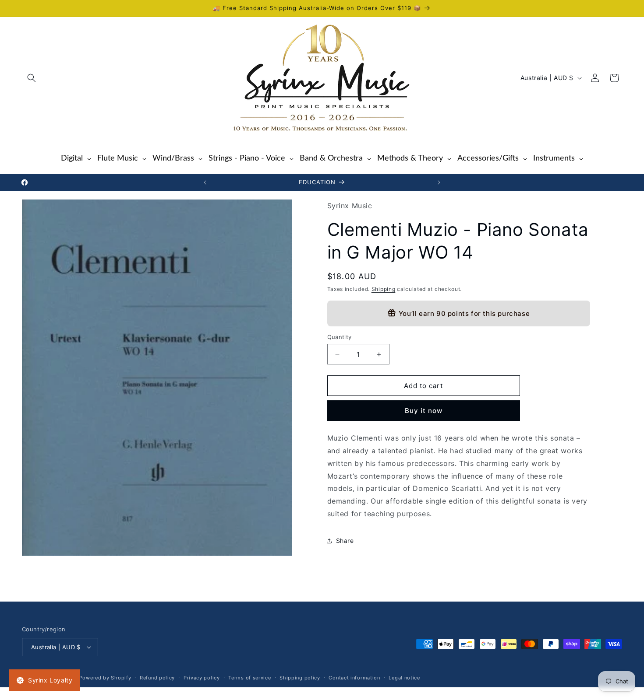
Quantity (339, 336)
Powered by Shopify (105, 678)
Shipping (384, 289)
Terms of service (249, 678)
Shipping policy (300, 678)
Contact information (354, 678)
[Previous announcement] (205, 182)
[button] (31, 78)
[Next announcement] (439, 182)
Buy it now (423, 410)
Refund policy (157, 678)
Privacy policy (202, 678)
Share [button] (345, 540)
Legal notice (404, 678)
